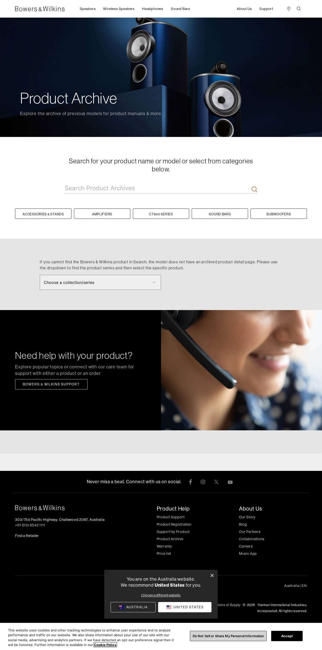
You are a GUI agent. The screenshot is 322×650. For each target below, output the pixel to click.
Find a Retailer (27, 535)
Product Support (171, 517)
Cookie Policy (105, 645)
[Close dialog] (212, 575)
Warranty (164, 546)
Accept (287, 636)
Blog (243, 524)
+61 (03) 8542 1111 (30, 525)
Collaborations (251, 539)
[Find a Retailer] (289, 9)
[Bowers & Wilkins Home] (47, 8)
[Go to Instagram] (203, 481)
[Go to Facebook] (190, 481)
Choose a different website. (161, 595)
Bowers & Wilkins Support (51, 384)
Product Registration (174, 524)
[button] (88, 9)
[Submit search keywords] (254, 189)
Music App (248, 553)
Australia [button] (295, 585)
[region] (161, 636)
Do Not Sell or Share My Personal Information (228, 636)
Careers (246, 546)
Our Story (247, 517)
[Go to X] (216, 481)
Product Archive (170, 539)
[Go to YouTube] (230, 481)
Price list (164, 553)
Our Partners (250, 531)
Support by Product (173, 531)
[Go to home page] (62, 507)
